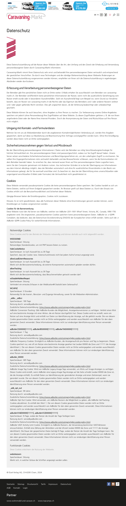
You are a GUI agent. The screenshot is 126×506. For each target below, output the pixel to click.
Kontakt (16, 488)
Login (25, 488)
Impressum (53, 484)
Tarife (43, 484)
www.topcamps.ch (46, 501)
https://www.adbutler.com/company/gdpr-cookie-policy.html (64, 307)
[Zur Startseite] (26, 16)
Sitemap (21, 484)
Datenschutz (66, 484)
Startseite (11, 484)
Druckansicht (32, 484)
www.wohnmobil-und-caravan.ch (21, 501)
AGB (8, 488)
